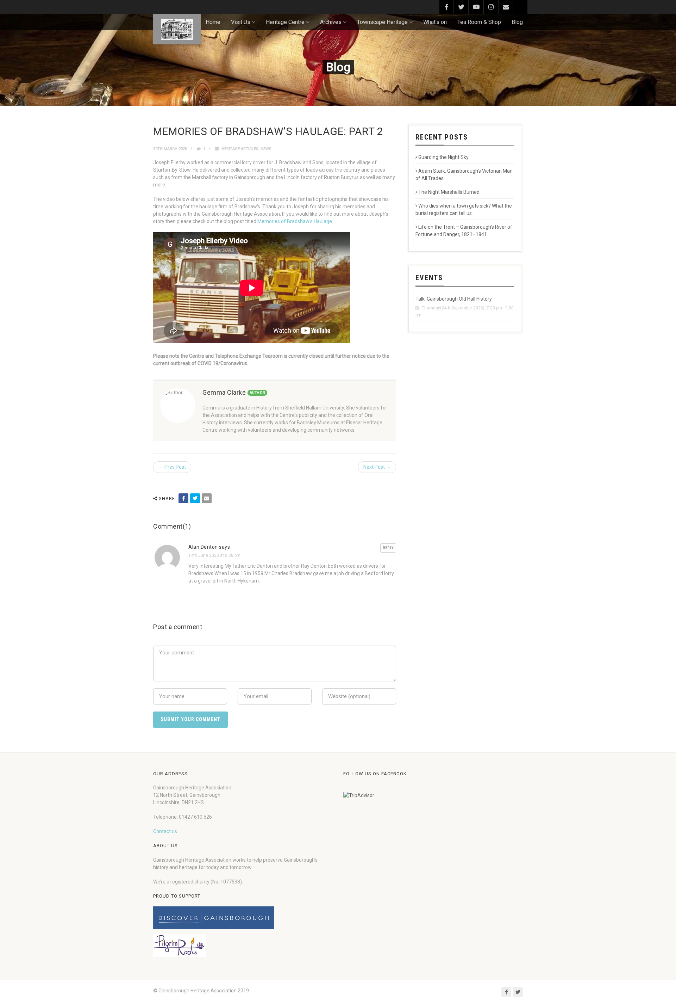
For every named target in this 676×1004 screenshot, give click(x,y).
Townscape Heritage (382, 22)
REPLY (388, 548)
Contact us (165, 831)
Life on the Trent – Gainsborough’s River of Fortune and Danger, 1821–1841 (463, 230)
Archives (331, 22)
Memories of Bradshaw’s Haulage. (295, 221)
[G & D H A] (177, 29)
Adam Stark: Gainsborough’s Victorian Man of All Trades (464, 174)
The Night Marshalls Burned (449, 192)
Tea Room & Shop (479, 22)
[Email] (207, 498)
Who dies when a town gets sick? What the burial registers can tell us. (463, 209)
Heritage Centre (285, 22)
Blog (517, 22)
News (266, 149)
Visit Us (240, 22)
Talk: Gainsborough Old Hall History (453, 299)
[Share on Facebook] (183, 498)
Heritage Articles (239, 149)
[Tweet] (195, 498)
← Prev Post (172, 467)
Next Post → (377, 467)
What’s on (435, 22)
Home (213, 22)
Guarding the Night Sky (443, 157)
